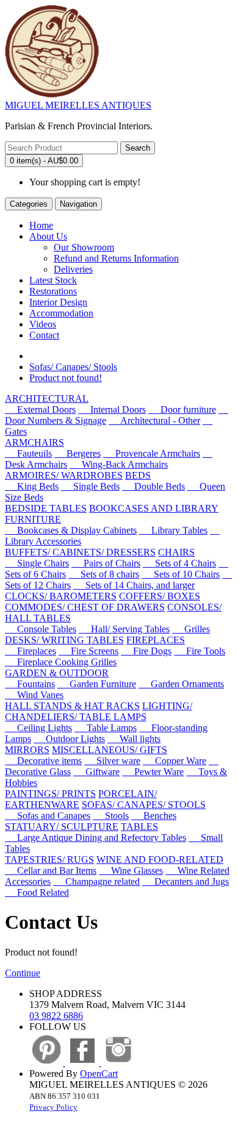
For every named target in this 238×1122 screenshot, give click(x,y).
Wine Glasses (131, 870)
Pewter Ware (153, 771)
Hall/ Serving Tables (124, 629)
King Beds (32, 486)
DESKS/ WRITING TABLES (64, 640)
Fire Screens (88, 651)
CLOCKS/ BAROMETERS (61, 596)
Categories (29, 204)
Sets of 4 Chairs (179, 563)
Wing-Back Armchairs (119, 464)
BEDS (138, 475)
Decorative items (43, 761)
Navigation (78, 204)
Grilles (191, 629)
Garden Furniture (96, 684)
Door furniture (182, 409)
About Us (48, 236)
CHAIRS (176, 552)
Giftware (96, 771)
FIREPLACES (155, 640)
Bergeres (77, 453)
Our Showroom (84, 247)
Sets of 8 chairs (103, 574)
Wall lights (133, 739)
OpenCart (99, 1073)
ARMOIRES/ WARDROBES (64, 475)
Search (137, 147)
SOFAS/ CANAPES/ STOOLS (144, 804)
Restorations (53, 291)
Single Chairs (37, 563)
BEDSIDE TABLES (46, 508)
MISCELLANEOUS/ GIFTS (109, 750)
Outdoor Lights (69, 739)
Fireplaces (30, 651)
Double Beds (153, 486)
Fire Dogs (146, 651)
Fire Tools (199, 651)
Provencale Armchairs (151, 453)
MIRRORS (27, 750)
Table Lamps (105, 728)
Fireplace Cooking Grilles (61, 662)
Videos (42, 324)
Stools (111, 815)
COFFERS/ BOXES (159, 596)
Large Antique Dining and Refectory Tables (95, 837)
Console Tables (40, 629)
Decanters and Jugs (185, 881)
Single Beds (90, 486)
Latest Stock (53, 280)
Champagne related (96, 881)
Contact (44, 335)
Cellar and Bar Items (50, 870)
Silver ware (112, 761)
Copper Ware (174, 761)
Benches (153, 815)
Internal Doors (112, 409)
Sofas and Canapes (47, 815)
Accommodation (61, 313)
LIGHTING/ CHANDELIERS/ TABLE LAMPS (98, 711)
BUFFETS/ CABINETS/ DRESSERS (80, 552)
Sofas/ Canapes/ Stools (73, 367)
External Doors (40, 409)
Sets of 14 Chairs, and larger (134, 585)
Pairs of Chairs (105, 563)
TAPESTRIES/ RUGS (49, 859)
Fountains (30, 684)
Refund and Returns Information (116, 258)
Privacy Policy (53, 1107)
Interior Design (58, 302)
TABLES (139, 826)
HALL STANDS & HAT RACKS (72, 706)
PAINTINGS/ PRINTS (50, 793)
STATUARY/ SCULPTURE (61, 826)
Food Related (37, 892)
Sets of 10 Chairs (181, 574)
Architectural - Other (154, 420)
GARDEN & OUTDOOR (57, 673)
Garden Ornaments (181, 684)
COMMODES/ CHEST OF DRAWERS (85, 607)
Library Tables (173, 530)
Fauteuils (28, 453)
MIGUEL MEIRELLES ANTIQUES (78, 105)
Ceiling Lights (38, 728)
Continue (22, 973)
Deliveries (73, 269)
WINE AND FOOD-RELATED (159, 859)
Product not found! (65, 378)
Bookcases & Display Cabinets (71, 530)
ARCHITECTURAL (46, 398)
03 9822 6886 (56, 1015)
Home (41, 225)
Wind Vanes (34, 695)
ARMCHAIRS (34, 442)
